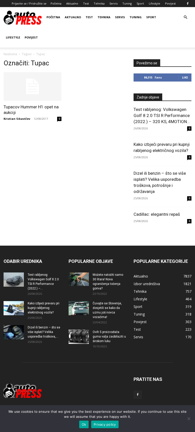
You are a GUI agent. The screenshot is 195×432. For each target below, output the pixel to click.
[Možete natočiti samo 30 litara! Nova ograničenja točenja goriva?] (79, 279)
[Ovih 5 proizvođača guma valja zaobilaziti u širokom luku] (79, 337)
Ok (84, 424)
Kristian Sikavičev (17, 119)
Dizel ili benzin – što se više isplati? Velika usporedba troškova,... (44, 332)
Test (86, 3)
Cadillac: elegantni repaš (157, 214)
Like (185, 77)
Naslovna (10, 54)
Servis (113, 3)
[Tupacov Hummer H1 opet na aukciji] (32, 86)
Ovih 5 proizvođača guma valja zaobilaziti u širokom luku (109, 336)
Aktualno (72, 3)
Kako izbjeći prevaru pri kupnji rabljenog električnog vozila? (43, 308)
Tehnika (99, 3)
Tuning (127, 3)
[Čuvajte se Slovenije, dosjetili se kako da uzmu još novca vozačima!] (79, 308)
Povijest (170, 3)
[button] (185, 17)
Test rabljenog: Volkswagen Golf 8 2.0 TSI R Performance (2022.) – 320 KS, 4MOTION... (162, 115)
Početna (56, 3)
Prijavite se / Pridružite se (29, 3)
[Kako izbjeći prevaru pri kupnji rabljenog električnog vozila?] (14, 308)
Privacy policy (105, 424)
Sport (140, 3)
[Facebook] (187, 3)
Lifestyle (154, 3)
